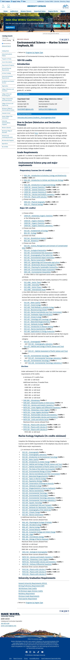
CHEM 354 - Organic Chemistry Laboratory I (38, 226)
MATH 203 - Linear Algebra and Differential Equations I (42, 407)
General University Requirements (6, 69)
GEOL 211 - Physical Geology (33, 204)
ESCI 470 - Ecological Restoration (35, 250)
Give (24, 1)
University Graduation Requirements (7, 77)
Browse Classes (26, 11)
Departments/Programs (8, 65)
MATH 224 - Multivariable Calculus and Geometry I (40, 415)
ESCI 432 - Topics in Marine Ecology (34, 479)
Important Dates (40, 11)
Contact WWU (49, 1)
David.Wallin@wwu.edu (26, 109)
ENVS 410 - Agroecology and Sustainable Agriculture (42, 262)
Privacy (26, 658)
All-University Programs (8, 140)
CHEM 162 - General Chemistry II (35, 190)
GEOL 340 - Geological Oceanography (34, 552)
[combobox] (56, 33)
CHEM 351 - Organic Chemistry (34, 221)
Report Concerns (17, 658)
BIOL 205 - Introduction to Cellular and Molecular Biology (43, 180)
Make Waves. (10, 613)
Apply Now (9, 27)
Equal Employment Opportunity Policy (51, 658)
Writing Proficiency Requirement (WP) (31, 586)
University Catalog (36, 6)
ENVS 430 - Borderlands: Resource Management (40, 265)
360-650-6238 (5, 623)
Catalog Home (5, 51)
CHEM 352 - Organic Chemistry (34, 223)
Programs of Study (6, 59)
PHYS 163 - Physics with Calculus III (35, 427)
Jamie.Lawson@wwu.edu (8, 626)
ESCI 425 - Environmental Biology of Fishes (36, 471)
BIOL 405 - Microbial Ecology (31, 525)
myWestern (40, 1)
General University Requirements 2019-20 (33, 583)
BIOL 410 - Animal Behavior (31, 529)
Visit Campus (6, 1)
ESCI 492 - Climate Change (31, 512)
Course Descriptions (7, 62)
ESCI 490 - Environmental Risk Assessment (38, 253)
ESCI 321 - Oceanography (32, 342)
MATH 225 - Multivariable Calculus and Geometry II (40, 417)
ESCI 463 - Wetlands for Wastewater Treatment (38, 507)
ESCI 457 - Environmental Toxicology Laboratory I (44, 358)
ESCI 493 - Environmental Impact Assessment (39, 258)
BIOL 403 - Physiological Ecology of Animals (37, 522)
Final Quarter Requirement (28, 599)
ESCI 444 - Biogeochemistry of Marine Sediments (38, 488)
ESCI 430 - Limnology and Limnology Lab (37, 319)
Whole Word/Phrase (7, 43)
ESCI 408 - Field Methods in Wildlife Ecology (39, 307)
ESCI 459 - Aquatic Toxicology (32, 503)
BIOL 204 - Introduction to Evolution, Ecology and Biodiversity (45, 175)
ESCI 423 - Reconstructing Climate (35, 310)
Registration (5, 86)
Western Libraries (6, 127)
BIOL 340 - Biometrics (31, 241)
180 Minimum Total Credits (28, 588)
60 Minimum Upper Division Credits (31, 591)
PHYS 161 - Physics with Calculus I (35, 197)
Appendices (5, 143)
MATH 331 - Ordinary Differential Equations (37, 564)
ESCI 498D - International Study (35, 290)
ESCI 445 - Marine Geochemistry (35, 329)
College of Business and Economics (8, 90)
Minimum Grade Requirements (29, 596)
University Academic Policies (7, 54)
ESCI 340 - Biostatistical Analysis (35, 238)
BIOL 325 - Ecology (30, 233)
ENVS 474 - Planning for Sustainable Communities (41, 267)
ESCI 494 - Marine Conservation (34, 260)
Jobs (10, 658)
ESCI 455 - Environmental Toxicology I (36, 356)
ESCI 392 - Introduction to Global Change (36, 462)
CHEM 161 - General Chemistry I (34, 187)
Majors (63, 11)
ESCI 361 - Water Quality (32, 302)
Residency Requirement (27, 593)
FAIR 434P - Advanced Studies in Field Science (39, 403)
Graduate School (6, 113)
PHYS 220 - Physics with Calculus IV (35, 429)
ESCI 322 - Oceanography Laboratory (40, 344)
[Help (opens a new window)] (68, 39)
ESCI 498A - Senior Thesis (32, 282)
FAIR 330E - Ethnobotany (31, 400)
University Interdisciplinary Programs (6, 123)
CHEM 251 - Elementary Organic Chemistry (38, 216)
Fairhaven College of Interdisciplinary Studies (8, 109)
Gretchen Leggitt (38, 639)
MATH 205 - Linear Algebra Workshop (35, 412)
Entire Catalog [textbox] (5, 38)
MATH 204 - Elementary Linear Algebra (36, 410)
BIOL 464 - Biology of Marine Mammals (35, 539)
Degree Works (53, 11)
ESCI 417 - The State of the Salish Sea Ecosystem (38, 469)
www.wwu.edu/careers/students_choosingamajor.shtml (36, 117)
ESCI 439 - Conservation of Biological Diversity (38, 483)
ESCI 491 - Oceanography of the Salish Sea (38, 255)
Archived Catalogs (6, 73)
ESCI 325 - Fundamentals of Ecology (36, 231)
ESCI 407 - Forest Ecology (32, 305)
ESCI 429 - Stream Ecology (32, 317)
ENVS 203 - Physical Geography (34, 202)
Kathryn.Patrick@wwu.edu (48, 109)
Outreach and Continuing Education (7, 136)
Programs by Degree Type (34, 52)
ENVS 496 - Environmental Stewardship (37, 272)
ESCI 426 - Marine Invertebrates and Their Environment (43, 312)
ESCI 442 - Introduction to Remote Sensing (38, 326)
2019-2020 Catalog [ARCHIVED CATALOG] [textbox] (51, 33)
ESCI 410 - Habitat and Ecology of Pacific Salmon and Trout (44, 346)
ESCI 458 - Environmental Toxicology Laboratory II (45, 363)
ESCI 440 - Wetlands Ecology (33, 324)
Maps (68, 1)
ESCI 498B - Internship (31, 285)
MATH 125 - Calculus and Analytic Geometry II (38, 405)
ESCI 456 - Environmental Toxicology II (37, 360)
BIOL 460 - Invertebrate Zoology (33, 537)
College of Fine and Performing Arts (6, 94)
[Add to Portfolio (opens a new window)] (62, 39)
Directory (63, 1)
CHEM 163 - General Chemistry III (35, 192)
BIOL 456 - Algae (27, 534)
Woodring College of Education (7, 131)
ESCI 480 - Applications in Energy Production (39, 331)
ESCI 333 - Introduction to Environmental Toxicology (39, 457)
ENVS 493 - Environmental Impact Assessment (39, 270)
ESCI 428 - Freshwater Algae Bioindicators (38, 314)
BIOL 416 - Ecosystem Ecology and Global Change (38, 532)
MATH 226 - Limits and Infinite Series (36, 419)
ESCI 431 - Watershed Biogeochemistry (37, 322)
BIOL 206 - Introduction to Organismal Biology (40, 185)
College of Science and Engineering (7, 104)
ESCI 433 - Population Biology (32, 481)
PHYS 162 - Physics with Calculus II (35, 425)
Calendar (56, 1)
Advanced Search (6, 46)
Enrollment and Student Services (8, 82)
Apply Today (16, 1)
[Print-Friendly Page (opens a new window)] (66, 39)
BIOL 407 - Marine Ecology (31, 527)
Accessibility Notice (34, 658)
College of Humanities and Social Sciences (7, 99)
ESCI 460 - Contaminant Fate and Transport (37, 505)
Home (6, 11)
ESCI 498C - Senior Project (33, 287)
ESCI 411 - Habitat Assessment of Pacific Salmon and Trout (48, 351)
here (36, 133)
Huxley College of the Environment (7, 117)
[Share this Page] (64, 39)
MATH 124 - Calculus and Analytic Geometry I (39, 194)
